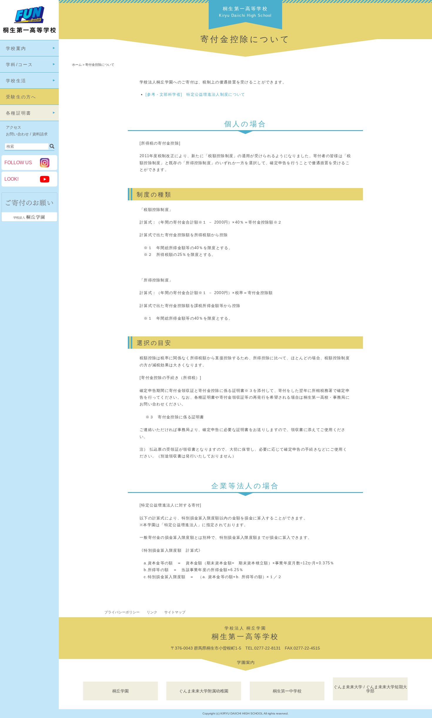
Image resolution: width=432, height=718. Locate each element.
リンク (152, 612)
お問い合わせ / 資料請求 (27, 134)
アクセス (13, 127)
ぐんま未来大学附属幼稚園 (203, 691)
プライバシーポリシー (122, 612)
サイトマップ (174, 612)
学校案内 (16, 48)
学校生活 (16, 80)
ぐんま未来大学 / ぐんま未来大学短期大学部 (370, 689)
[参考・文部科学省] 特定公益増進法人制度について (195, 94)
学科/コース (19, 64)
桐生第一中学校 (287, 691)
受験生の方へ (21, 96)
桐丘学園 (120, 691)
